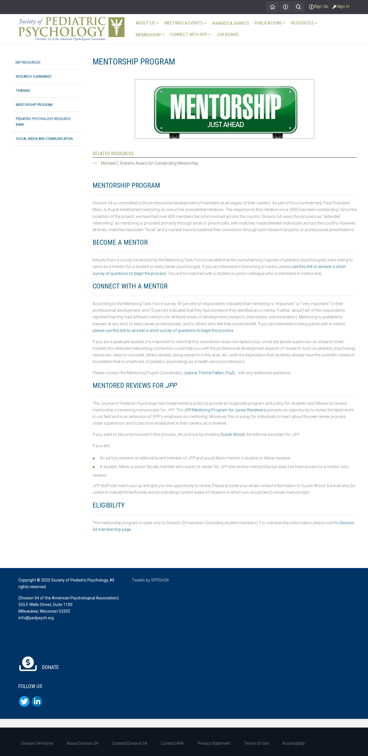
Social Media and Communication (44, 138)
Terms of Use (256, 743)
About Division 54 (82, 743)
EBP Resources (28, 62)
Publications (268, 23)
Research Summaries (33, 76)
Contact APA (172, 743)
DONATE (50, 667)
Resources (302, 23)
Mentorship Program (34, 104)
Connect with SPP (188, 34)
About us (145, 23)
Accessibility (293, 743)
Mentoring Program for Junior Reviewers (225, 410)
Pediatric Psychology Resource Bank (43, 122)
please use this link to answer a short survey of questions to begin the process (163, 330)
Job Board (227, 34)
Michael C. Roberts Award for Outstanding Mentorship (149, 163)
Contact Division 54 (129, 743)
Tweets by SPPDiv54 (150, 580)
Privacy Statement (214, 743)
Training (23, 90)
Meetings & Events (183, 23)
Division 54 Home (37, 743)
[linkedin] (37, 701)
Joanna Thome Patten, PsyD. (209, 373)
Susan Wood (232, 434)
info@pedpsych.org (36, 618)
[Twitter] (24, 701)
